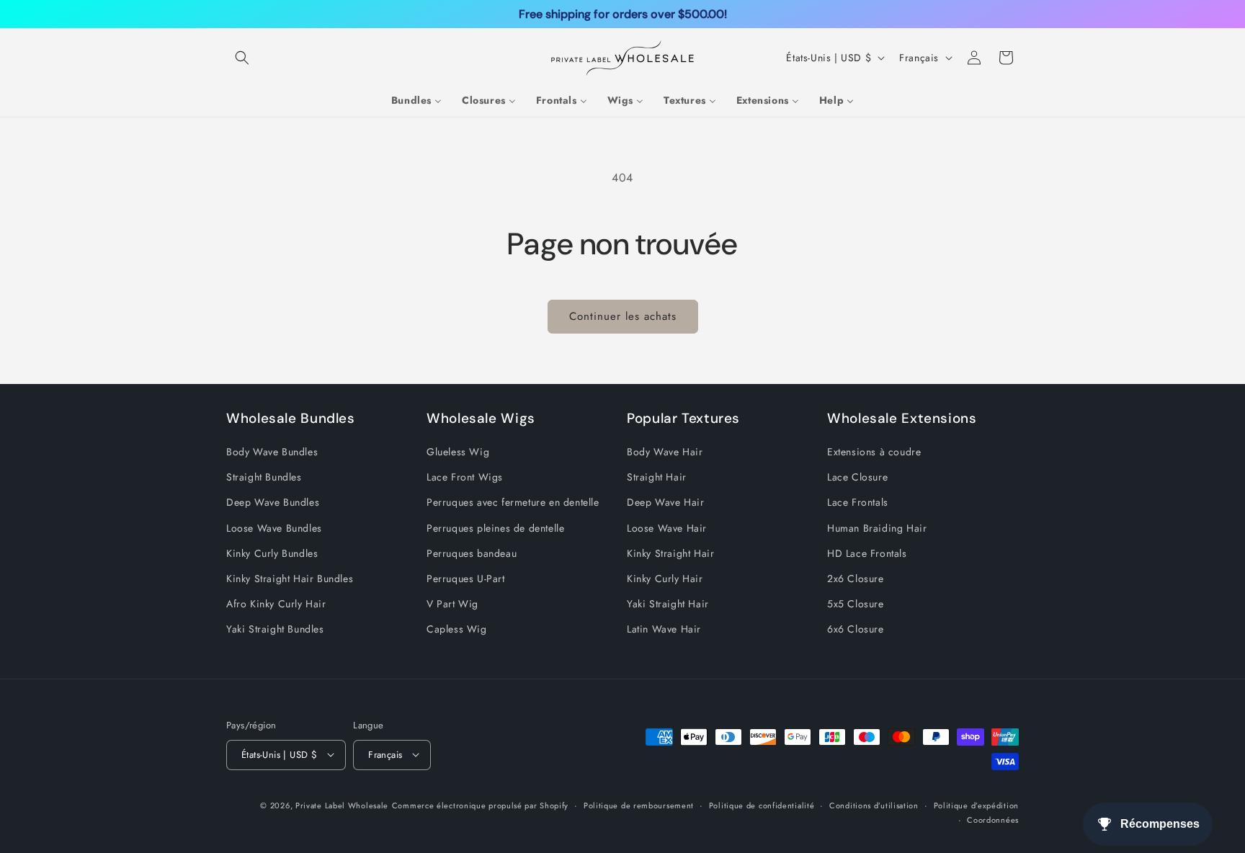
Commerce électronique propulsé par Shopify (480, 804)
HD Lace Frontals (867, 553)
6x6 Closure (855, 629)
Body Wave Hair (664, 452)
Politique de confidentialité (762, 804)
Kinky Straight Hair (670, 553)
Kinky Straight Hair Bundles (289, 578)
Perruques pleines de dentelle (495, 528)
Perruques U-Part (466, 578)
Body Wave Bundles (272, 452)
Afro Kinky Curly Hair (276, 604)
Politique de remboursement (639, 804)
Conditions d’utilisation (874, 804)
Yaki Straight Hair (668, 604)
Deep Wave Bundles (272, 503)
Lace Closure (857, 477)
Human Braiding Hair (877, 528)
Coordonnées (993, 819)
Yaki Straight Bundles (275, 629)
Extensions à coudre (874, 452)
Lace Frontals (857, 503)
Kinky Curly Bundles (272, 553)
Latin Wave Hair (664, 629)
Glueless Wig (458, 452)
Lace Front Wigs (465, 477)
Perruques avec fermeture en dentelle (513, 503)
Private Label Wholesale (341, 804)
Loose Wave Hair (667, 528)
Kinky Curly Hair (665, 578)
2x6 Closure (855, 578)
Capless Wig (457, 629)
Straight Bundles (264, 477)
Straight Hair (657, 477)
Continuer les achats (623, 316)
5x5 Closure (855, 604)
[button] (242, 57)
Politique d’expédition (976, 804)
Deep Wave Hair (665, 503)
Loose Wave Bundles (274, 528)
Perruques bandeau (472, 553)
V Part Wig (452, 604)
